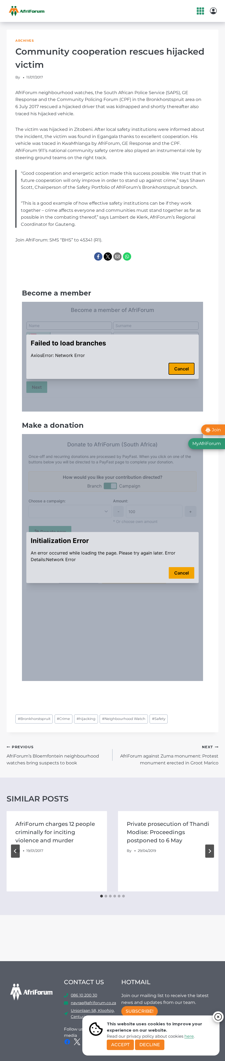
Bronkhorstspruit (34, 719)
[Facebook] (98, 256)
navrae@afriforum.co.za (93, 1002)
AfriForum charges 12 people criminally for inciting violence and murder (55, 832)
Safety (158, 719)
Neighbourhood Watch (123, 719)
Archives (24, 41)
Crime (63, 719)
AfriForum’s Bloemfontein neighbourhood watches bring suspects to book (53, 755)
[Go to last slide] (15, 851)
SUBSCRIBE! (139, 1011)
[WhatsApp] (127, 256)
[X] (108, 256)
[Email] (117, 256)
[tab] (101, 896)
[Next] (209, 851)
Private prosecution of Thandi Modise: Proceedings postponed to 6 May (168, 832)
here (189, 1036)
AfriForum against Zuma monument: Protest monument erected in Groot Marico (169, 755)
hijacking (86, 719)
